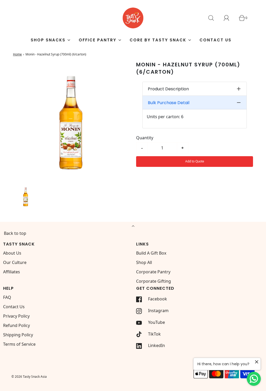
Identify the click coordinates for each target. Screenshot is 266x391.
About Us (12, 253)
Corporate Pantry (153, 272)
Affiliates (11, 272)
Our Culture (14, 262)
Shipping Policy (18, 335)
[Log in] (229, 18)
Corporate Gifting (153, 281)
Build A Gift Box (151, 253)
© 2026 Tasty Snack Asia (29, 376)
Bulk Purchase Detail (168, 103)
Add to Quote (194, 161)
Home (17, 54)
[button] (25, 196)
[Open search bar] (214, 18)
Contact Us (215, 40)
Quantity (144, 138)
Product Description (168, 89)
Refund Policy (16, 325)
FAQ (7, 297)
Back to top (15, 233)
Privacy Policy (16, 316)
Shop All (144, 262)
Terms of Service (19, 344)
